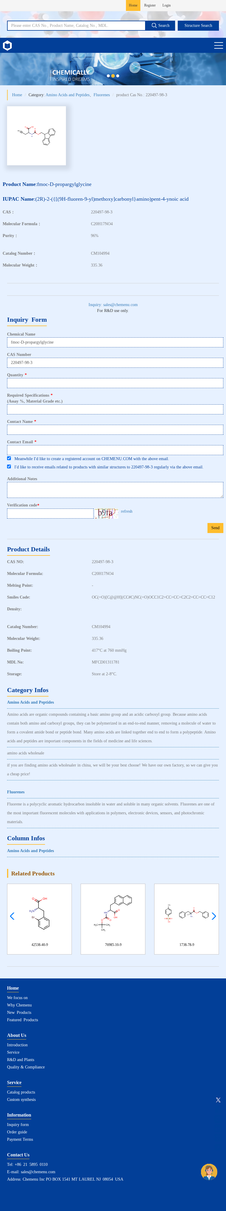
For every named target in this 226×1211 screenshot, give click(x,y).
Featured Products (22, 1020)
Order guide (17, 1132)
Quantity (17, 375)
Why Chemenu (19, 1005)
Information (19, 1114)
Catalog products (21, 1092)
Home (133, 5)
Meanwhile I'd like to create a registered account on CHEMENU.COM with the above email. (90, 459)
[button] (212, 916)
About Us (16, 1035)
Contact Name (21, 421)
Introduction (17, 1045)
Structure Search (198, 25)
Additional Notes (22, 479)
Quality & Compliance (26, 1067)
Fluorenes (102, 95)
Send (215, 528)
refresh (126, 511)
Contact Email (21, 442)
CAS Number (19, 354)
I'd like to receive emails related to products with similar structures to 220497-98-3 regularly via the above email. (107, 467)
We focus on (17, 998)
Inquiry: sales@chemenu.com (113, 305)
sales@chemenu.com (38, 1172)
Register (150, 5)
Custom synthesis (21, 1099)
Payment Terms (20, 1139)
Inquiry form (18, 1124)
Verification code (23, 505)
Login (166, 5)
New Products (19, 1012)
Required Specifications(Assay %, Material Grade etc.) (35, 398)
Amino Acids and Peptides (67, 95)
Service (13, 1052)
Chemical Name (21, 334)
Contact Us (18, 1154)
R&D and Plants (20, 1060)
